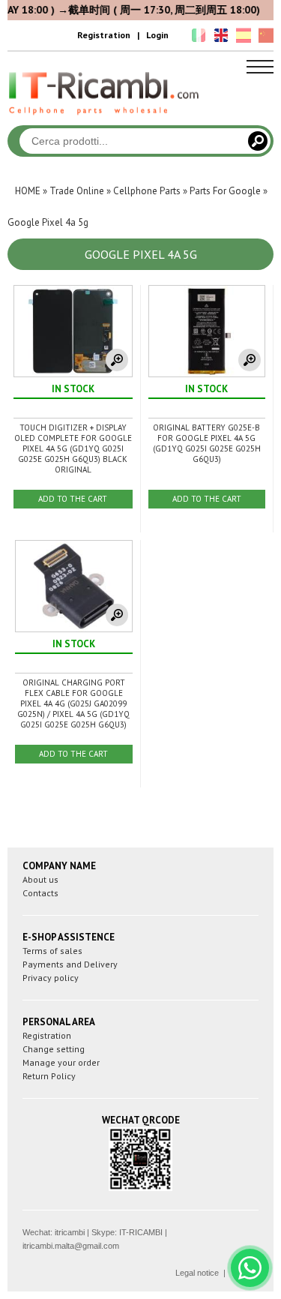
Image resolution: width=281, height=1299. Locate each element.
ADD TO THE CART (72, 499)
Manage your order (61, 1062)
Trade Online (76, 190)
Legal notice (197, 1272)
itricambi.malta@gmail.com (70, 1245)
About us (40, 879)
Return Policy (49, 1076)
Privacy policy (50, 977)
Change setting (53, 1048)
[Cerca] (258, 141)
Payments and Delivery (70, 964)
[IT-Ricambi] (104, 118)
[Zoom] (117, 360)
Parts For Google (225, 190)
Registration (103, 34)
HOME (27, 190)
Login (157, 34)
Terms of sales (52, 950)
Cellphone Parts (147, 190)
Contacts (40, 892)
